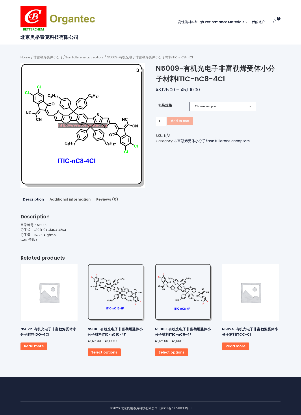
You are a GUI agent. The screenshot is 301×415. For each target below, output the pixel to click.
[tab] (33, 199)
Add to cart (180, 121)
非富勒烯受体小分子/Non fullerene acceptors (68, 57)
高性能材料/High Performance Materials (211, 22)
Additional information (70, 199)
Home (25, 57)
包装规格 (165, 105)
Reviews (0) (107, 199)
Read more (34, 346)
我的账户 (258, 22)
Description (33, 199)
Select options (104, 352)
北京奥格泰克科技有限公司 (49, 37)
